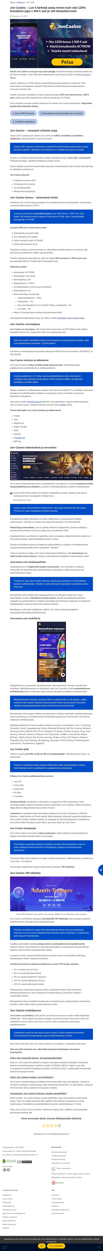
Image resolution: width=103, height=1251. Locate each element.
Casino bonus (7, 1199)
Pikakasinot (7, 1202)
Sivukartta (55, 1195)
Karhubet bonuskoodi (59, 1152)
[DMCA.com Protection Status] (24, 1163)
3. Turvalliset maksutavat (24, 121)
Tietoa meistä (56, 1199)
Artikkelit (6, 1228)
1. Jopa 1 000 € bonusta (23, 113)
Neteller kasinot (34, 402)
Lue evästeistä (56, 1246)
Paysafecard (19, 438)
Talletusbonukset (9, 1206)
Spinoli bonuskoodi (58, 1159)
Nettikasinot (21, 2)
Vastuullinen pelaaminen (60, 1210)
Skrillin (63, 405)
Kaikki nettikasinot (9, 1224)
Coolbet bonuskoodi (59, 1156)
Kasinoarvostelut (58, 1213)
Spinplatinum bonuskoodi (61, 1163)
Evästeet (55, 1206)
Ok (42, 1246)
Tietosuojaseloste (58, 1202)
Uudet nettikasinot (9, 1221)
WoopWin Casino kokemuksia (70, 318)
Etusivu (12, 2)
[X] (4, 1171)
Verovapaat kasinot (9, 1210)
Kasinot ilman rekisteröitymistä (14, 1213)
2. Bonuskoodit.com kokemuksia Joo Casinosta (62, 113)
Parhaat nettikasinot (10, 1217)
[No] (100, 1243)
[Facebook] (8, 1171)
